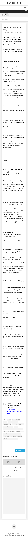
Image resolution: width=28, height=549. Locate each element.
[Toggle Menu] (26, 11)
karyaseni (21, 424)
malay (15, 426)
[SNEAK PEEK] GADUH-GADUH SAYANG (18, 469)
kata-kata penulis (8, 426)
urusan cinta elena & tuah (10, 438)
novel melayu (11, 431)
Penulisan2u (7, 434)
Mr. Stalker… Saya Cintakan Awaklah (13, 429)
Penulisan (5, 19)
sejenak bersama (16, 434)
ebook (5, 422)
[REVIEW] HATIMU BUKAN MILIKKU (7, 468)
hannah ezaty (7, 424)
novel (5, 431)
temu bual (6, 436)
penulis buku (19, 431)
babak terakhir (16, 419)
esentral (15, 422)
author (9, 419)
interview (14, 424)
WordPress (13, 535)
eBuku (10, 422)
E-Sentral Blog (14, 2)
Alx (23, 535)
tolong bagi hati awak (16, 436)
